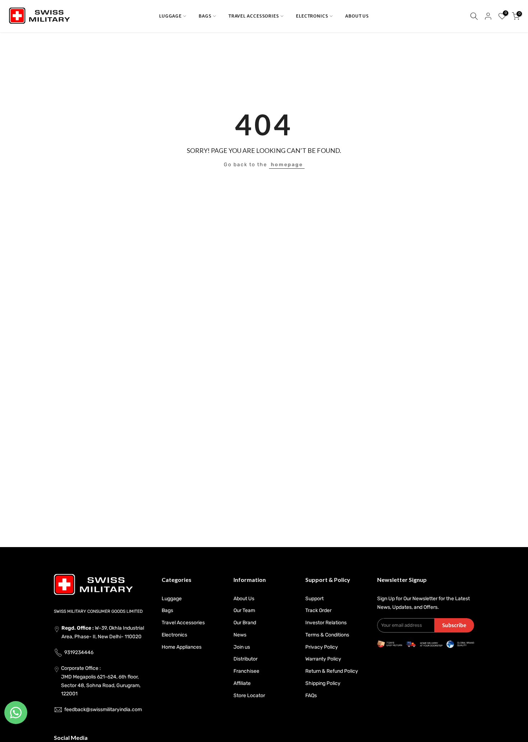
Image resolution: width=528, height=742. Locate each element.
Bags (167, 610)
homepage (287, 165)
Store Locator (249, 695)
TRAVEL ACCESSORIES (253, 16)
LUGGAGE (170, 16)
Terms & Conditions (327, 635)
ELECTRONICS (312, 16)
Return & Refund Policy (331, 671)
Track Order (318, 610)
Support (314, 599)
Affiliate (242, 683)
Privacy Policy (321, 647)
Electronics (174, 635)
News (239, 635)
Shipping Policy (323, 683)
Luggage (172, 599)
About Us (243, 599)
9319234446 (78, 652)
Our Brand (244, 623)
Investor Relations (326, 623)
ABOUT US (357, 16)
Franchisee (246, 671)
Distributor (245, 659)
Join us (241, 647)
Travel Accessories (183, 623)
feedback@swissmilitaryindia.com (103, 709)
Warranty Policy (323, 659)
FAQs (311, 695)
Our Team (244, 610)
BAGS (205, 16)
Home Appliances (182, 647)
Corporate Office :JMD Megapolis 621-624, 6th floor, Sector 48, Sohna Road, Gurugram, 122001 (100, 681)
